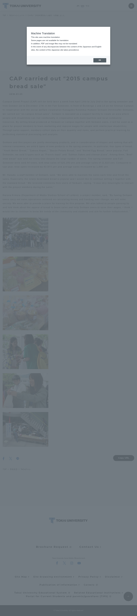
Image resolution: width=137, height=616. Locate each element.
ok (100, 60)
